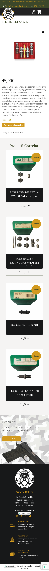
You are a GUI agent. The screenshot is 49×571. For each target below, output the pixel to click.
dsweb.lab (24, 569)
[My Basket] (39, 12)
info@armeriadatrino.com (17, 6)
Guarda (11, 438)
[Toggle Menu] (46, 12)
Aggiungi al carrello (13, 125)
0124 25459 (39, 6)
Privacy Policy (25, 513)
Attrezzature (17, 132)
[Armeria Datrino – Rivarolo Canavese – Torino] (8, 14)
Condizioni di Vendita (24, 510)
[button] (43, 32)
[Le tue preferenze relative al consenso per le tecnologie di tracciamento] (45, 567)
